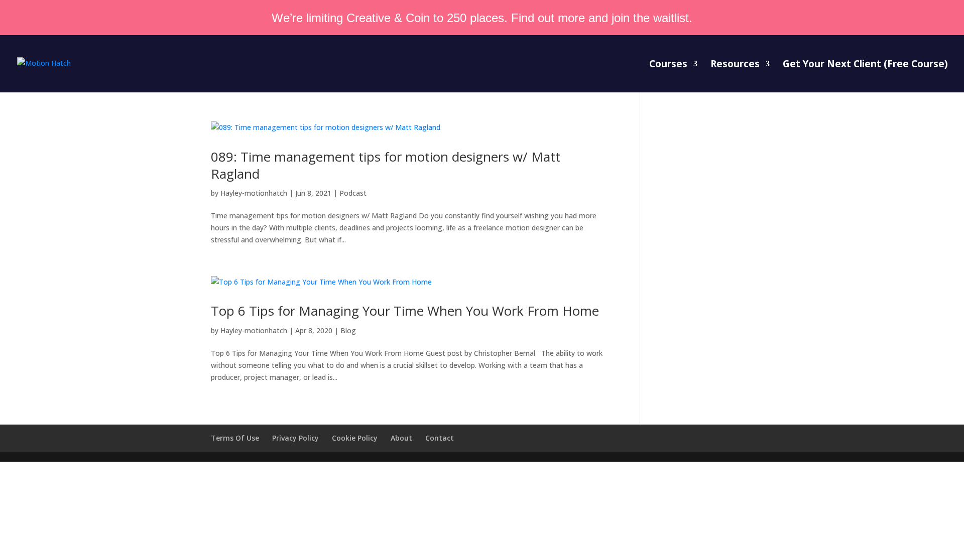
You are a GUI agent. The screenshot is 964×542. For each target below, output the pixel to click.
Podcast (353, 193)
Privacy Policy (295, 438)
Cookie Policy (355, 438)
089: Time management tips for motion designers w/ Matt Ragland (385, 165)
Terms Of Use (235, 438)
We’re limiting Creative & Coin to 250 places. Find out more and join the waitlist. (482, 18)
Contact (439, 438)
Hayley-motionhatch (253, 193)
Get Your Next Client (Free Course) (865, 65)
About (401, 438)
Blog (348, 330)
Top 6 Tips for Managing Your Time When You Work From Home (405, 311)
